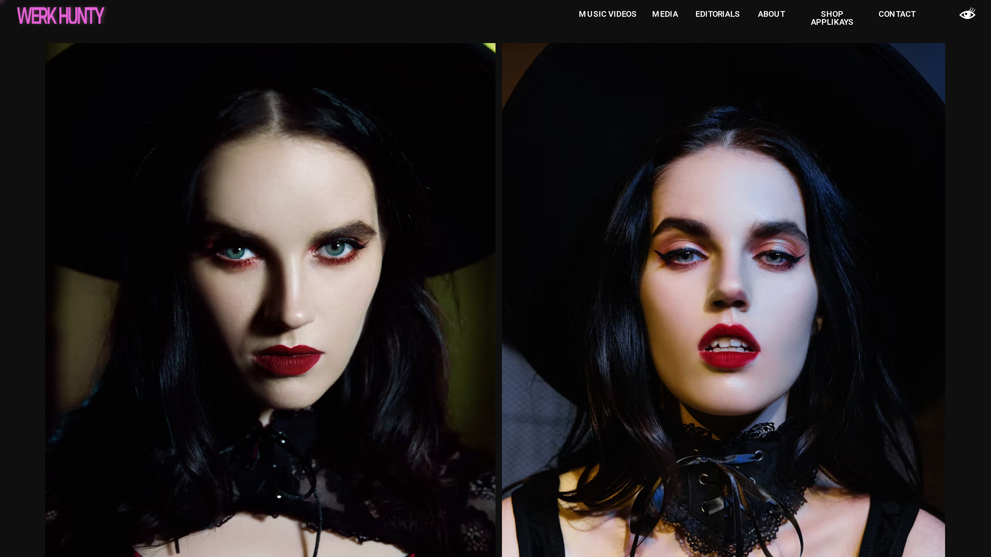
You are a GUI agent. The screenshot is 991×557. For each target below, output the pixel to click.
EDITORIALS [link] (718, 14)
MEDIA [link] (665, 14)
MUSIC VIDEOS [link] (608, 14)
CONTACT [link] (897, 14)
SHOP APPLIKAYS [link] (832, 18)
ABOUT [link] (771, 14)
